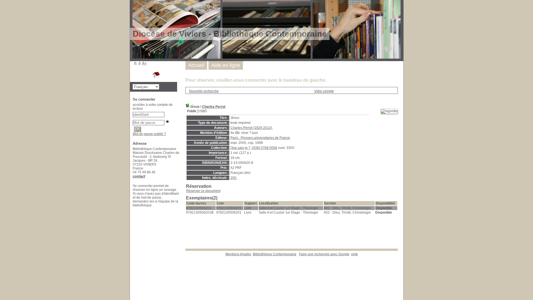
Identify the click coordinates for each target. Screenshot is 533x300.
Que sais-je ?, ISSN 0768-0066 (253, 148)
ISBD (203, 111)
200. (233, 178)
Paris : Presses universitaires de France (260, 138)
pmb (354, 254)
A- (135, 62)
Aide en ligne (225, 65)
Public (192, 111)
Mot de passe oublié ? (149, 134)
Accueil (196, 65)
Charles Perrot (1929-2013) (251, 128)
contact (139, 176)
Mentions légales (238, 254)
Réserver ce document (203, 191)
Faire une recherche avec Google (324, 254)
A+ (144, 63)
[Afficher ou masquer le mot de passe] (167, 121)
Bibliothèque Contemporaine (274, 254)
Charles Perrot (213, 107)
